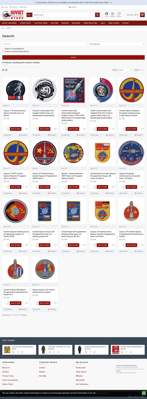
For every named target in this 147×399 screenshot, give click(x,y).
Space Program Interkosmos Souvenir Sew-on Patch (129, 175)
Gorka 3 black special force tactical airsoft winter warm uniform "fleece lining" (96, 347)
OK (144, 393)
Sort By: (115, 70)
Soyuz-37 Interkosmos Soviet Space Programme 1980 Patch (45, 175)
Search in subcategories (14, 49)
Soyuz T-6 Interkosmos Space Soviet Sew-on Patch (15, 113)
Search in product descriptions (17, 51)
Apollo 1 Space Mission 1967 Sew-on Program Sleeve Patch (72, 175)
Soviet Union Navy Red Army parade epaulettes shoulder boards (23, 347)
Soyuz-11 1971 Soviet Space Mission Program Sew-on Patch (15, 175)
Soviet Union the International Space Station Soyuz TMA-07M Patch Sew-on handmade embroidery (73, 115)
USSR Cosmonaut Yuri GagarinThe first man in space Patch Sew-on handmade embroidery (101, 114)
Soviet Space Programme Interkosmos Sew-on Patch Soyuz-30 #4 (73, 234)
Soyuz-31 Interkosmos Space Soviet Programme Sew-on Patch (102, 234)
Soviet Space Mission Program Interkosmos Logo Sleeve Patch (129, 113)
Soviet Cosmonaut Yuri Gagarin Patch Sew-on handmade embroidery (43, 113)
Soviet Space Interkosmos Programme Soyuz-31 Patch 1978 (16, 234)
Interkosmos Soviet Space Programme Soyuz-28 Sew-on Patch (103, 175)
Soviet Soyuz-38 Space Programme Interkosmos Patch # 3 (16, 292)
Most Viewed (8, 340)
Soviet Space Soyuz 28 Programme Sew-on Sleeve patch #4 (43, 234)
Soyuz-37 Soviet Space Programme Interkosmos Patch (131, 234)
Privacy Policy (102, 393)
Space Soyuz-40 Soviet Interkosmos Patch (44, 291)
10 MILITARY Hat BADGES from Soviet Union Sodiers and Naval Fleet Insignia (132, 347)
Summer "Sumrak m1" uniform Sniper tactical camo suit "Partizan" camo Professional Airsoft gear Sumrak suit (59, 347)
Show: (137, 70)
